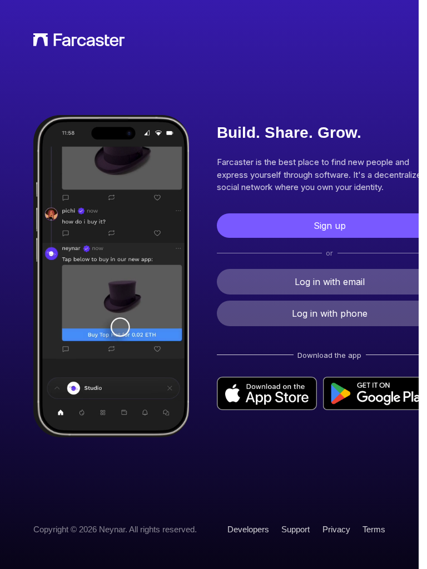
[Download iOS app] (267, 393)
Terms (374, 529)
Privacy (336, 529)
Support (295, 529)
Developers (248, 529)
